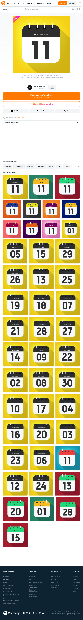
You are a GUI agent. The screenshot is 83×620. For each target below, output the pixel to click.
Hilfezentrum (55, 576)
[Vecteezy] (3, 3)
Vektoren (10, 3)
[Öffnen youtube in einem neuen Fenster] (43, 613)
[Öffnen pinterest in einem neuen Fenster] (33, 613)
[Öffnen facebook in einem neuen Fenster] (23, 613)
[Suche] (73, 9)
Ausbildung (7, 588)
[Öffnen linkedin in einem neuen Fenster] (30, 613)
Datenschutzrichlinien (71, 613)
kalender (41, 166)
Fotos (20, 3)
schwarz (8, 166)
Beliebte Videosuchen (33, 595)
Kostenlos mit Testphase (41, 96)
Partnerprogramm (35, 582)
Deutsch (74, 585)
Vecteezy (6, 579)
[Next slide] (75, 166)
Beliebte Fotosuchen (33, 591)
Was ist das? (21, 118)
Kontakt (53, 579)
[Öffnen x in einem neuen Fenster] (40, 613)
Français (74, 588)
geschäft (30, 166)
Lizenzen (32, 576)
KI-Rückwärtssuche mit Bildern (11, 595)
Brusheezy (6, 576)
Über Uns (54, 582)
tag (59, 166)
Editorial (39, 3)
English (73, 576)
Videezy (5, 582)
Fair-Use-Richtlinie (71, 615)
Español (74, 579)
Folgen (52, 88)
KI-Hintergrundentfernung (11, 599)
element (67, 166)
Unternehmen (8, 585)
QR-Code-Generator (10, 603)
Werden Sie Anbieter (55, 586)
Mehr (49, 3)
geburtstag (19, 166)
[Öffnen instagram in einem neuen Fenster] (27, 613)
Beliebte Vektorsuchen (33, 586)
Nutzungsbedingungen (56, 613)
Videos (29, 3)
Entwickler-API (8, 591)
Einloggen (72, 3)
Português (74, 582)
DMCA (31, 579)
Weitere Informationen (12, 122)
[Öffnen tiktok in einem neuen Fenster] (36, 613)
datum (51, 166)
